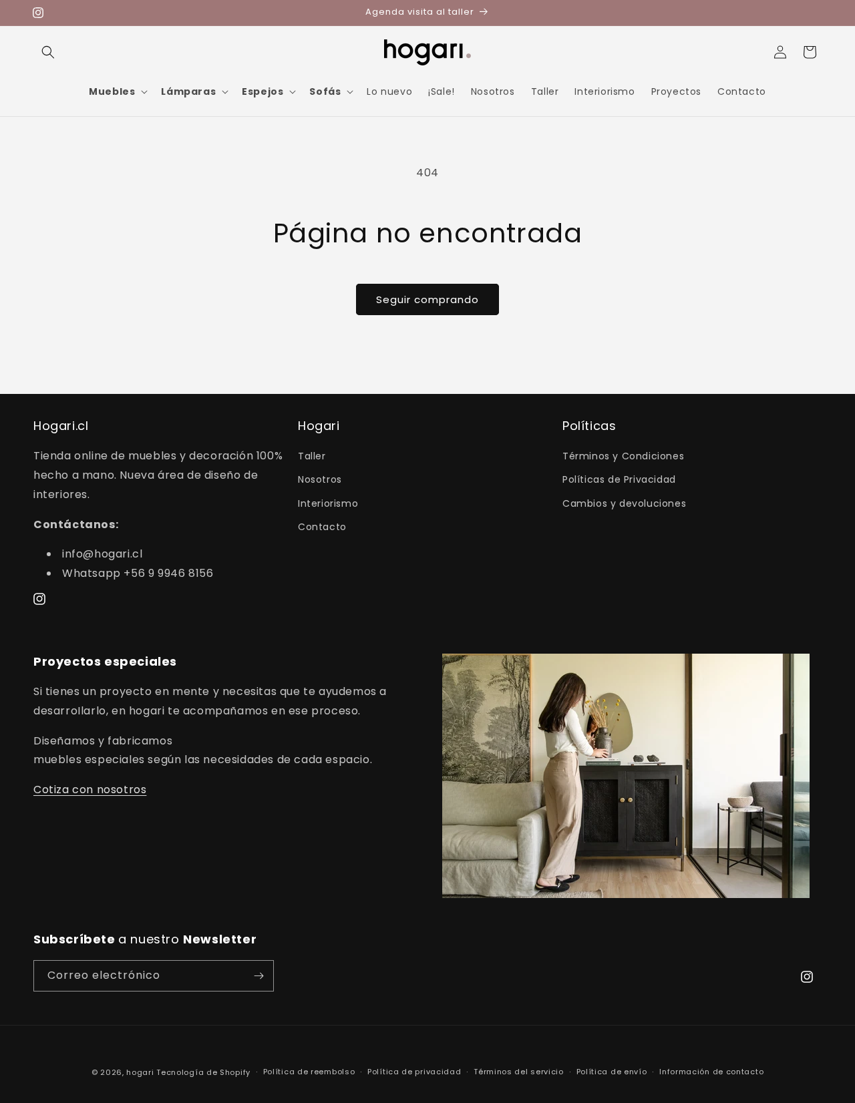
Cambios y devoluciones (624, 503)
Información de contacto (711, 1072)
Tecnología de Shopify (203, 1072)
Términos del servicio (519, 1072)
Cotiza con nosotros (89, 789)
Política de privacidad (414, 1072)
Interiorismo (328, 503)
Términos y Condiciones (623, 456)
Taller (312, 456)
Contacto (322, 526)
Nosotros (320, 480)
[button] (48, 52)
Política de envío (611, 1072)
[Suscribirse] (258, 975)
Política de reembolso (309, 1072)
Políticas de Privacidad (619, 480)
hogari (140, 1072)
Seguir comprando (427, 299)
